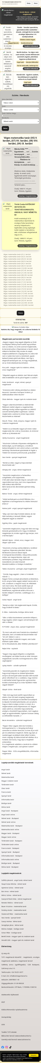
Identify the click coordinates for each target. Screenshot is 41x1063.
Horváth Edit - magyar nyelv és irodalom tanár (17, 940)
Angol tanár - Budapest (9, 811)
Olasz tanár (5, 788)
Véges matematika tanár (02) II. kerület (17, 257)
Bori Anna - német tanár (10, 891)
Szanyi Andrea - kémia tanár (11, 921)
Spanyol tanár (6, 796)
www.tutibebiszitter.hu (23, 1036)
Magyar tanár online (8, 837)
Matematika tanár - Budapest (11, 826)
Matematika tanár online (10, 829)
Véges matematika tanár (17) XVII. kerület (18, 294)
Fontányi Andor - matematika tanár (13, 910)
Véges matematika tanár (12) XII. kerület (17, 284)
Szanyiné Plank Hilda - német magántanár (16, 899)
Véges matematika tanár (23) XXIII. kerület (18, 305)
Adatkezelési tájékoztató (10, 995)
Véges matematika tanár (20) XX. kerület (17, 300)
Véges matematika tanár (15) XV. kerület (17, 289)
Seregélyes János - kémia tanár (12, 925)
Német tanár (6, 773)
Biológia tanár (6, 803)
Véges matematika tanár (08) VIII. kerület (18, 275)
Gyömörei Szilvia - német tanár (12, 888)
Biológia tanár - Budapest (10, 863)
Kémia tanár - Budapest (9, 867)
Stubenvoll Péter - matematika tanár (14, 914)
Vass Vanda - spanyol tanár (11, 918)
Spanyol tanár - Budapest (10, 852)
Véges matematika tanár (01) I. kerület (17, 254)
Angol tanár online (8, 815)
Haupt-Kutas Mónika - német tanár (13, 884)
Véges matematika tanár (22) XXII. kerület (18, 303)
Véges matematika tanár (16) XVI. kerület (17, 291)
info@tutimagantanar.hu (18, 976)
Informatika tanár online (10, 859)
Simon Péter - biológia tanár (11, 933)
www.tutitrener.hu (24, 1040)
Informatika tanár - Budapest (11, 856)
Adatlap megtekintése (27, 196)
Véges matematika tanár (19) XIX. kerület (17, 298)
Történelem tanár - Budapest (11, 841)
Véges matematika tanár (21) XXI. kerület (17, 273)
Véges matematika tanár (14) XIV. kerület (17, 287)
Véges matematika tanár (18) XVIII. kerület (18, 296)
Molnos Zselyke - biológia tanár (12, 929)
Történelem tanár (7, 785)
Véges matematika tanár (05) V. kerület (17, 264)
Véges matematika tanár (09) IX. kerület (17, 277)
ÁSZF (3, 1002)
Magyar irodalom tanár (9, 781)
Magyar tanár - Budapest (10, 833)
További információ (31, 46)
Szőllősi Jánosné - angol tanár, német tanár (16, 880)
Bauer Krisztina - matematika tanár (13, 906)
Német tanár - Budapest (10, 818)
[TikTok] (10, 1047)
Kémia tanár (5, 807)
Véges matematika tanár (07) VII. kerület (17, 270)
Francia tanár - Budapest (10, 848)
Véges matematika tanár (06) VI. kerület (17, 266)
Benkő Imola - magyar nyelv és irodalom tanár (17, 936)
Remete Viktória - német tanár (12, 903)
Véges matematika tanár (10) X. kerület (17, 280)
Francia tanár (6, 792)
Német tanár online (8, 822)
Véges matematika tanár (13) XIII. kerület (18, 268)
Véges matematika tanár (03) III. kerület (17, 259)
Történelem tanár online (10, 844)
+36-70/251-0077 (17, 972)
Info (22, 1059)
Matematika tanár (7, 777)
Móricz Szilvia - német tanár (11, 895)
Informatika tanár (7, 800)
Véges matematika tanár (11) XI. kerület (17, 282)
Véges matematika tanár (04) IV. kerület (17, 261)
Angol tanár (5, 770)
